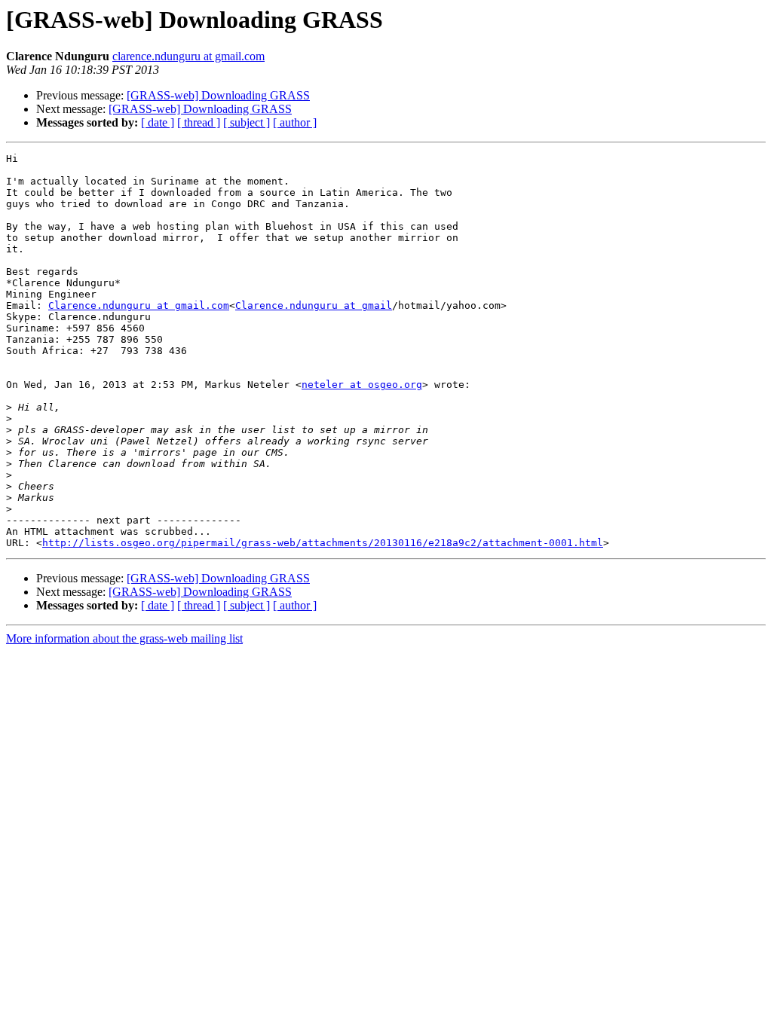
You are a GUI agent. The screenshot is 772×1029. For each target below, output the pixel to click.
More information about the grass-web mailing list (124, 638)
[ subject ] (246, 122)
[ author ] (295, 122)
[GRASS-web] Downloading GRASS (218, 95)
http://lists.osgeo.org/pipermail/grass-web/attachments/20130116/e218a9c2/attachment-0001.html (322, 542)
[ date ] (157, 122)
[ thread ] (198, 122)
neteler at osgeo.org (362, 384)
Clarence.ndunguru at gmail (313, 305)
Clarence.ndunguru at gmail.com (138, 305)
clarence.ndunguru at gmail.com (188, 56)
